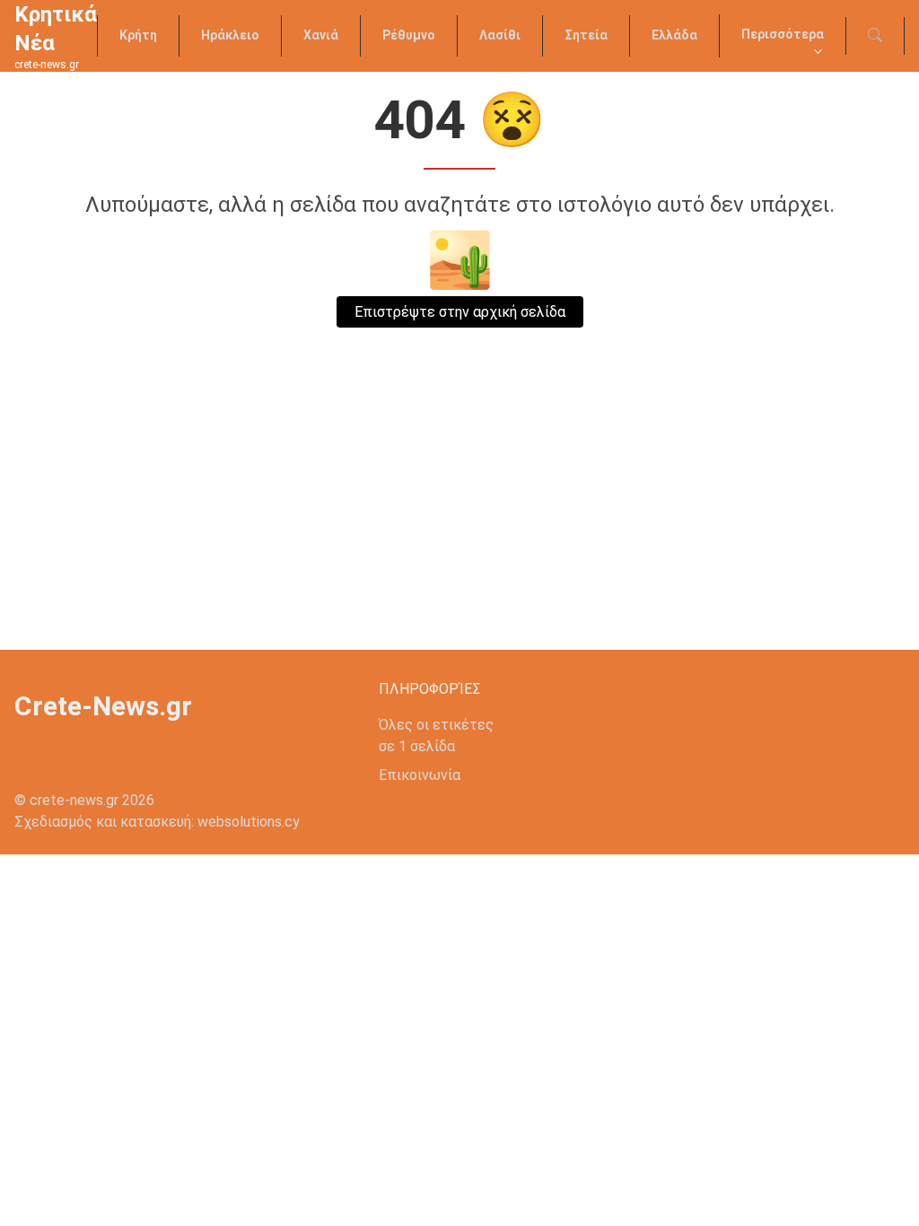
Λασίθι (500, 35)
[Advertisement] (459, 515)
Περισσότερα (782, 34)
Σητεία (586, 35)
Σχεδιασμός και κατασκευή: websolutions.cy (157, 821)
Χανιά (320, 35)
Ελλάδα (674, 35)
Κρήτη (138, 35)
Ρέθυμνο (408, 35)
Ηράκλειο (230, 35)
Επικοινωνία (419, 775)
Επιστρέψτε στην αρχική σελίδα (459, 311)
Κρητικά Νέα (55, 29)
